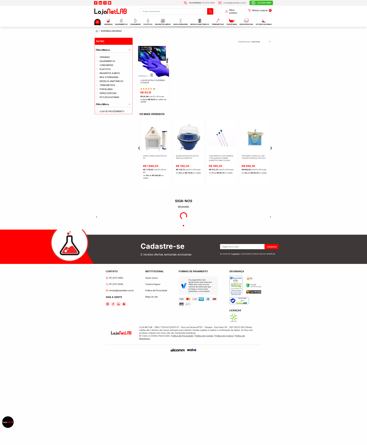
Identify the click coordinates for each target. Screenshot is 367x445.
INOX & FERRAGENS (180, 24)
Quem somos (151, 278)
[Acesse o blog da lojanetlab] (109, 3)
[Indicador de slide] (183, 225)
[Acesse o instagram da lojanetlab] (105, 3)
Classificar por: (244, 42)
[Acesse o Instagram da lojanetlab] (108, 304)
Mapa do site (151, 297)
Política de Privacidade (156, 290)
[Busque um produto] (210, 11)
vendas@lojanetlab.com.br (121, 290)
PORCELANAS (232, 24)
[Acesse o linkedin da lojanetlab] (100, 3)
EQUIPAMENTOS (121, 24)
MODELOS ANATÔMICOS (199, 24)
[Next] (270, 217)
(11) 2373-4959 (116, 278)
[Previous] (96, 217)
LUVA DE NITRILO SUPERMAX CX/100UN (152, 81)
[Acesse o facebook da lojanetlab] (95, 3)
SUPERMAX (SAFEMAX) (111, 31)
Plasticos (148, 24)
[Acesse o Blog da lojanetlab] (124, 304)
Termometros (218, 24)
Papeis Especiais (246, 24)
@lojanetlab (183, 206)
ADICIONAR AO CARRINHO (153, 100)
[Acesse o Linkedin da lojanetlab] (118, 304)
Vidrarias (108, 24)
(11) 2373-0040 (116, 284)
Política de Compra (224, 336)
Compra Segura (152, 284)
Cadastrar (272, 246)
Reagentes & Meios (163, 24)
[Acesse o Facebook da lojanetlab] (113, 304)
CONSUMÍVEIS (135, 24)
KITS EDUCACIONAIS (264, 24)
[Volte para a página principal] (97, 31)
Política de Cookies (204, 336)
